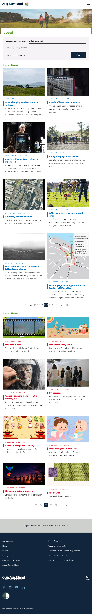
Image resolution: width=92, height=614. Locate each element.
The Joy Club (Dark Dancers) (19, 491)
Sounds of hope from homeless (64, 102)
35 (46, 505)
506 (36, 305)
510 (56, 305)
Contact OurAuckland (11, 560)
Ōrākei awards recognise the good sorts (66, 214)
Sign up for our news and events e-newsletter (44, 526)
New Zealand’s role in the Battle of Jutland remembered (22, 267)
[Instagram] (10, 587)
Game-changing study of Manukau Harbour (22, 103)
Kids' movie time (13, 344)
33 (36, 505)
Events (5, 550)
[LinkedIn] (23, 587)
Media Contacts (54, 541)
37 (56, 505)
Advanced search (14, 55)
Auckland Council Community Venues (64, 550)
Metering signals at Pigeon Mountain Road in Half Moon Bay (67, 286)
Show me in (17, 41)
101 (66, 505)
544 (66, 305)
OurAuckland (7, 541)
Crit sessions (55, 393)
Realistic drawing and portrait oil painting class (21, 397)
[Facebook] (3, 587)
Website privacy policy (57, 546)
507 (41, 305)
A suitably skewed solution (18, 216)
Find (78, 55)
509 (51, 305)
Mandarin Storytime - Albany (19, 445)
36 (51, 505)
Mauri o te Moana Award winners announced (21, 160)
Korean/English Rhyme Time (63, 449)
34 (41, 505)
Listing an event (9, 555)
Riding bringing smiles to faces (64, 156)
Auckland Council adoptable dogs (62, 560)
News (4, 546)
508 (46, 305)
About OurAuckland (10, 565)
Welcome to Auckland (57, 555)
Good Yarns (54, 493)
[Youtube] (16, 587)
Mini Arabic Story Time (60, 344)
